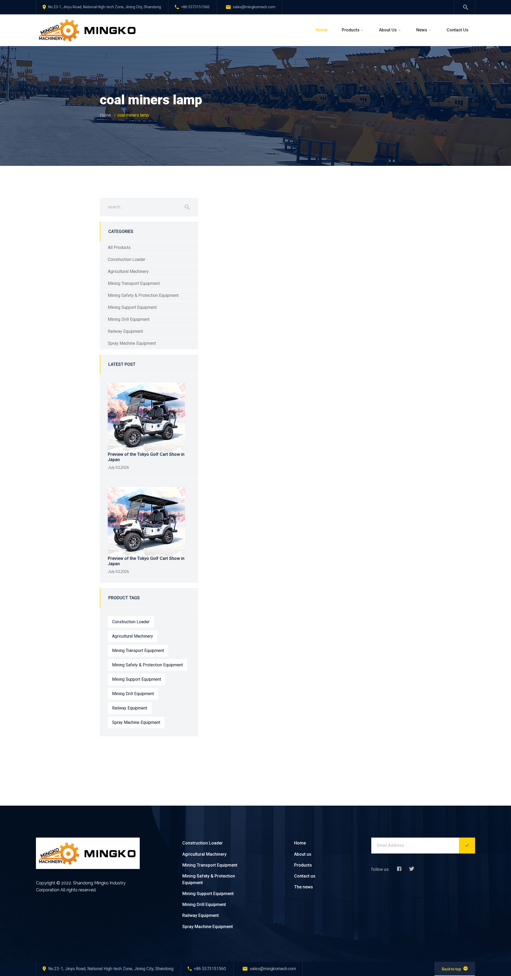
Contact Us (457, 29)
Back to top (451, 969)
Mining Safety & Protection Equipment (143, 295)
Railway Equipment (125, 331)
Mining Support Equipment (132, 307)
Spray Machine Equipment (132, 343)
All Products (119, 247)
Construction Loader (126, 259)
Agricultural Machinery (128, 271)
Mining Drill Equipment (129, 319)
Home (321, 29)
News (421, 29)
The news (303, 886)
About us (302, 854)
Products (351, 29)
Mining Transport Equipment (134, 283)
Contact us (304, 876)
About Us (388, 29)
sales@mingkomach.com (254, 7)
